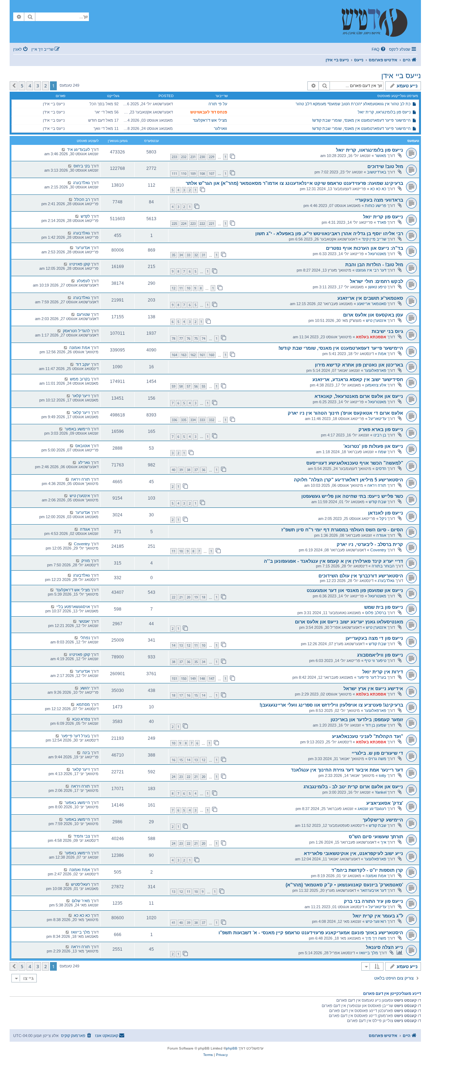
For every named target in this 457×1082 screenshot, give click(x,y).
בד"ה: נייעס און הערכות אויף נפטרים (364, 248)
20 (188, 597)
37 (196, 469)
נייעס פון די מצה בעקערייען (374, 638)
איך (383, 842)
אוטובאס (82, 446)
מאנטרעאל (377, 254)
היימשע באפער (77, 429)
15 (196, 695)
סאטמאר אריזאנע (371, 304)
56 (196, 386)
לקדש (85, 216)
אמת (382, 354)
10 (188, 288)
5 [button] (22, 85)
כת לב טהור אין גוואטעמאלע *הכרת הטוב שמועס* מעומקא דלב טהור (353, 104)
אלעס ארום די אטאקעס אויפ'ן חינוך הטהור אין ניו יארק (345, 413)
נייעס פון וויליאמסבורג (380, 655)
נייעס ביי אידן (401, 76)
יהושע (85, 688)
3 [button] (37, 85)
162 (193, 355)
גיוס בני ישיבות (387, 331)
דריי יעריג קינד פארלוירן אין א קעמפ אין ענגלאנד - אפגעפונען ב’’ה (333, 561)
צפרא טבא (81, 719)
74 (203, 338)
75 (196, 338)
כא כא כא (378, 189)
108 (202, 173)
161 (202, 355)
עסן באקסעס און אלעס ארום (373, 315)
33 (188, 255)
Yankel (380, 792)
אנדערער (82, 248)
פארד (381, 222)
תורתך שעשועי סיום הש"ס (376, 836)
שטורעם (83, 314)
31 (203, 255)
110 (183, 173)
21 (181, 597)
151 (174, 678)
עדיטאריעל (377, 418)
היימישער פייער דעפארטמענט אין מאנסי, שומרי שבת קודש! (361, 120)
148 (202, 678)
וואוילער (220, 128)
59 (173, 386)
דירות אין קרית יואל (382, 671)
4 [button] (30, 85)
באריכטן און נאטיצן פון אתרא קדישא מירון (359, 365)
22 (173, 597)
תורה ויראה (376, 485)
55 (203, 386)
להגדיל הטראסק (76, 331)
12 (173, 288)
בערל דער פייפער (371, 677)
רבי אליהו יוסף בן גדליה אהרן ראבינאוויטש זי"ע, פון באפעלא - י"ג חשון (329, 233)
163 (183, 355)
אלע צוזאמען (375, 385)
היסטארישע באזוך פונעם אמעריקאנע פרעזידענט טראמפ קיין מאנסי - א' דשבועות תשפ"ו (311, 932)
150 (183, 678)
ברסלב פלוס (375, 613)
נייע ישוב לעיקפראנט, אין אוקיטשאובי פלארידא (353, 853)
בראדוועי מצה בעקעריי (379, 200)
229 (211, 157)
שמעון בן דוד (375, 725)
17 (181, 695)
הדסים (381, 468)
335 (183, 420)
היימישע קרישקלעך (383, 820)
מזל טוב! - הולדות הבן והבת (374, 264)
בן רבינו (379, 435)
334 (193, 420)
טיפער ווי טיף (375, 660)
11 (181, 288)
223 (193, 223)
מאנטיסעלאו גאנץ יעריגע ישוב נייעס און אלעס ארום (349, 622)
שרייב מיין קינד (374, 239)
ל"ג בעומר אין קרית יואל (378, 916)
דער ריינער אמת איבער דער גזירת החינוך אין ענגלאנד (347, 770)
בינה (86, 752)
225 (174, 223)
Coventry (378, 550)
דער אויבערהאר (373, 890)
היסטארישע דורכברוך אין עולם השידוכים (360, 575)
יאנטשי (84, 621)
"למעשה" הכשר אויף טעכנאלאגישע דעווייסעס (354, 463)
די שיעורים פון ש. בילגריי (377, 753)
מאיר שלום (81, 901)
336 (174, 420)
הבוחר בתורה (383, 566)
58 (181, 386)
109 (193, 173)
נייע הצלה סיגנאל (384, 947)
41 (173, 922)
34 (181, 255)
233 (174, 157)
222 (202, 223)
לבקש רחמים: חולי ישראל (376, 281)
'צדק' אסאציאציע (384, 803)
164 (174, 355)
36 (203, 469)
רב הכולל (82, 199)
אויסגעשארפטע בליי (73, 607)
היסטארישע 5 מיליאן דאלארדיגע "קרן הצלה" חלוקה (348, 479)
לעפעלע (83, 281)
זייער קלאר (81, 396)
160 (211, 355)
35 (173, 255)
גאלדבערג (81, 183)
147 (211, 678)
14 (173, 645)
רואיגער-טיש (376, 921)
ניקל (383, 518)
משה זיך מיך (375, 938)
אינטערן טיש (376, 320)
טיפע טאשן (377, 287)
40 (173, 469)
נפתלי (85, 638)
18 (203, 597)
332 (211, 420)
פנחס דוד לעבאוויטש (208, 112)
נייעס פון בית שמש (383, 607)
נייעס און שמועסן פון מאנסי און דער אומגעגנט (355, 590)
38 (188, 469)
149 (193, 678)
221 (211, 223)
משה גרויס (377, 759)
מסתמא (83, 704)
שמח (382, 452)
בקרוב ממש (80, 379)
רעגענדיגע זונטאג (372, 809)
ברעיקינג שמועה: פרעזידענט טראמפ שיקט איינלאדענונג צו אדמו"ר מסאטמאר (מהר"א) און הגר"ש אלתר (294, 183)
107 (211, 173)
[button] (13, 85)
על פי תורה (218, 104)
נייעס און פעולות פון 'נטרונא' (373, 446)
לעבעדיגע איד (78, 149)
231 (193, 157)
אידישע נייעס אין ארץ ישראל (373, 688)
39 (181, 469)
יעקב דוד (83, 364)
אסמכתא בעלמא (371, 337)
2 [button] (45, 85)
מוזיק (85, 560)
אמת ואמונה (79, 347)
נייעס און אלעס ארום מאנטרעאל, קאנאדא (359, 396)
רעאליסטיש (80, 884)
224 (183, 223)
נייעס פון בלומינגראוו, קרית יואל (384, 112)
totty (382, 775)
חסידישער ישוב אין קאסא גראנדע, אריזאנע (357, 379)
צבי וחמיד (82, 836)
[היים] (378, 21)
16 (188, 695)
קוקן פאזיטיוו (79, 264)
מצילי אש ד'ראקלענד (210, 120)
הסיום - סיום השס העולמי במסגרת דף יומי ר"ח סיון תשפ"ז (342, 529)
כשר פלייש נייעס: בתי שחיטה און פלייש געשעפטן (352, 496)
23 (181, 776)
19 (196, 597)
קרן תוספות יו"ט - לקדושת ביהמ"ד (367, 870)
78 (173, 338)
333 (202, 420)
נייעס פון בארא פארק (380, 429)
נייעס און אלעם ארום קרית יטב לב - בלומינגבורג (353, 786)
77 (181, 338)
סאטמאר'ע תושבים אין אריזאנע (370, 298)
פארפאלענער (375, 370)
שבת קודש (377, 502)
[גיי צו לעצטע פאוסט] (63, 149)
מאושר (380, 155)
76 (188, 338)
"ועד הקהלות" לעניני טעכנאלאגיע (367, 736)
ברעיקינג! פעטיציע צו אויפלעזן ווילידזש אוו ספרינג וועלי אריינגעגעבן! (331, 705)
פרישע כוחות (375, 205)
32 (196, 255)
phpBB (231, 1048)
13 (181, 645)
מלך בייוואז (80, 932)
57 (188, 386)
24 (173, 776)
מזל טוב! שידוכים (385, 166)
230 (202, 157)
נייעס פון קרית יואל (383, 216)
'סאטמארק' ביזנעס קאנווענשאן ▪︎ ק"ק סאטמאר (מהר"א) (344, 885)
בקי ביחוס (82, 166)
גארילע (84, 462)
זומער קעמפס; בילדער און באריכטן (367, 719)
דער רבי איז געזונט (371, 270)
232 (183, 157)
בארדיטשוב (376, 172)
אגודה (381, 535)
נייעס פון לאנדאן (385, 513)
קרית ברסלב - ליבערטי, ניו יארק (370, 544)
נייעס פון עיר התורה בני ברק (373, 901)
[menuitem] (379, 49)
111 (174, 173)
